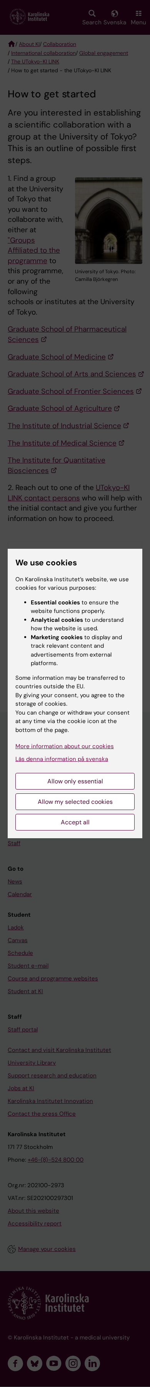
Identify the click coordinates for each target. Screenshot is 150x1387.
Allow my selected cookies (75, 802)
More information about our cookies (64, 746)
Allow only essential (75, 781)
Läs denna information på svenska (61, 759)
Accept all (75, 822)
